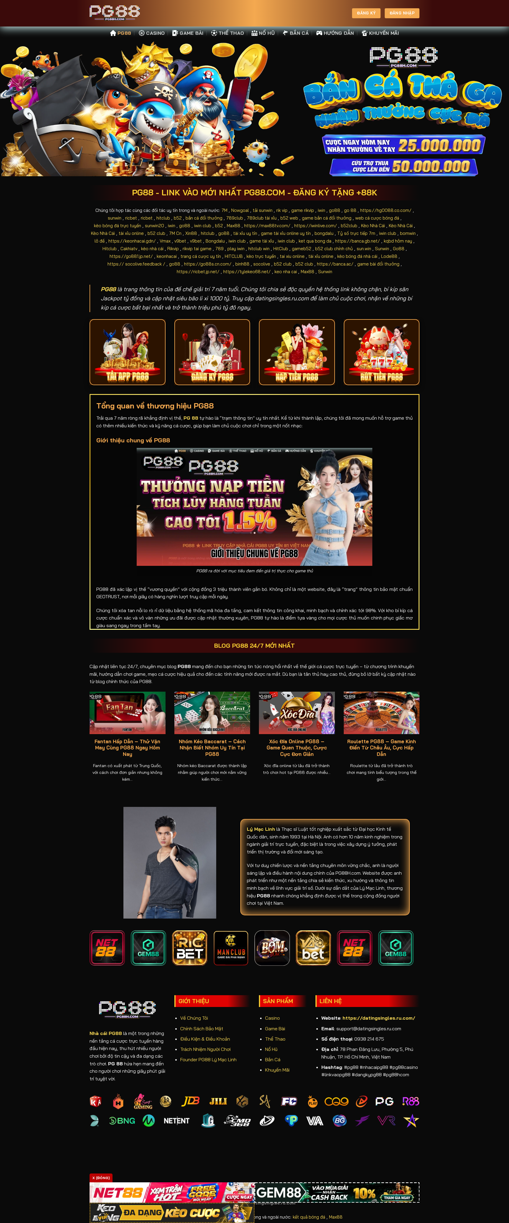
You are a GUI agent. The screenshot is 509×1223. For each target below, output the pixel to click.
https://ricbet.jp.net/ (198, 271)
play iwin (235, 248)
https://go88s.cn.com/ (208, 264)
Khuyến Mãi (384, 33)
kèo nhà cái (152, 248)
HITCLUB (234, 256)
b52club (349, 225)
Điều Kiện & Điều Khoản (205, 1039)
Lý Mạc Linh (261, 829)
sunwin (114, 218)
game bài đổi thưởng (378, 264)
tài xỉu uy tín (245, 233)
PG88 (124, 33)
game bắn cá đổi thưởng (326, 218)
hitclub (163, 218)
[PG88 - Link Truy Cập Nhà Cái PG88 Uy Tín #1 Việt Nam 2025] (119, 13)
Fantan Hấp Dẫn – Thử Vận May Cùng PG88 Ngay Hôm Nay (127, 747)
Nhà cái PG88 (106, 1033)
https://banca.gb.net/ (357, 241)
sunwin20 (154, 225)
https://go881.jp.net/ (131, 256)
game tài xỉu (261, 241)
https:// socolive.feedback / (136, 264)
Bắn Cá (299, 33)
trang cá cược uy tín (201, 256)
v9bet (180, 241)
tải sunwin (262, 210)
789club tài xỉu (262, 218)
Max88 (233, 225)
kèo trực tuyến (261, 256)
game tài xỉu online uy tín (286, 233)
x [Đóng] (101, 1178)
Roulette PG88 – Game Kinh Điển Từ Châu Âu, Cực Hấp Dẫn (381, 747)
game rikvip (302, 210)
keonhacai (167, 256)
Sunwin (382, 248)
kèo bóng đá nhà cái (357, 256)
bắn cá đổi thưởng (204, 218)
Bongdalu (215, 241)
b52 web (289, 218)
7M (224, 210)
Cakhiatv (128, 248)
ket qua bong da (315, 241)
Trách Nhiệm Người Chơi (205, 1049)
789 (219, 248)
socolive (261, 264)
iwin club (202, 225)
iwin (321, 210)
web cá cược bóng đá (377, 218)
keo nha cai (286, 271)
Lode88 (389, 256)
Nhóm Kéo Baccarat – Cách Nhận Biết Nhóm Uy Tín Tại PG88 (212, 747)
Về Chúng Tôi (194, 1018)
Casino (155, 33)
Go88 (398, 248)
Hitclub (110, 248)
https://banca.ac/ (335, 264)
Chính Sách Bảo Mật (201, 1028)
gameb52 (301, 248)
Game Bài (192, 33)
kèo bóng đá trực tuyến (117, 225)
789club (234, 218)
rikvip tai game (197, 248)
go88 (334, 210)
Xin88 (191, 233)
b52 (178, 218)
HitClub (280, 248)
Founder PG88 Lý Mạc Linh (208, 1059)
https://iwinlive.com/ (315, 225)
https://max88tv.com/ (267, 225)
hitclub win (259, 248)
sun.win (364, 248)
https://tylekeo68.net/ (247, 271)
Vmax (165, 241)
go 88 (350, 210)
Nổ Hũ (267, 33)
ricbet (131, 218)
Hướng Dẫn (339, 33)
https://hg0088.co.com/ (386, 210)
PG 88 (191, 418)
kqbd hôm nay (398, 241)
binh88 (242, 264)
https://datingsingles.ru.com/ (379, 1018)
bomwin (408, 233)
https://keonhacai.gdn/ (132, 241)
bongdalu (324, 233)
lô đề (100, 241)
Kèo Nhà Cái (373, 225)
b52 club (156, 233)
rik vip (281, 210)
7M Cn (175, 233)
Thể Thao (231, 33)
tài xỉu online (131, 233)
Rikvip (173, 248)
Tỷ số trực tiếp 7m (356, 233)
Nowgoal (240, 210)
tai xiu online (292, 256)
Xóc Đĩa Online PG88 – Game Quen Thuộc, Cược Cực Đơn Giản (297, 747)
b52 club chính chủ (334, 248)
